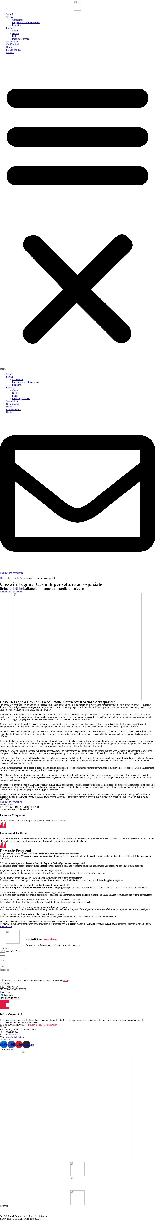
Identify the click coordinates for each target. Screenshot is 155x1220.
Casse (15, 30)
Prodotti (10, 28)
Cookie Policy (50, 1025)
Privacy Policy (21, 995)
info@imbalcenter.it (15, 1037)
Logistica (16, 25)
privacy (65, 980)
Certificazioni (12, 44)
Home (3, 578)
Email (3, 992)
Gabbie (15, 33)
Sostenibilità (12, 41)
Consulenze (17, 19)
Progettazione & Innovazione (26, 22)
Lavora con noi (13, 49)
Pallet (14, 36)
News (9, 47)
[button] (77, 213)
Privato (18, 951)
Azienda (8, 951)
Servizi (9, 17)
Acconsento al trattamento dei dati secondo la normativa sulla (36, 980)
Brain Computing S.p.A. (29, 1218)
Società (9, 14)
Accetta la (15, 995)
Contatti (10, 52)
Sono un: (4, 948)
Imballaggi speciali (21, 39)
